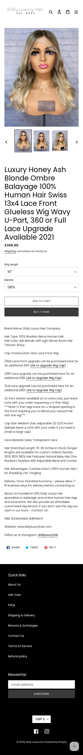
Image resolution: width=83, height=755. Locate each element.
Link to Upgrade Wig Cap (47, 365)
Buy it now (41, 312)
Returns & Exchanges (23, 626)
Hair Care (14, 595)
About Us (14, 585)
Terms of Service (20, 646)
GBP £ (40, 719)
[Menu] (76, 11)
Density (8, 280)
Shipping (10, 251)
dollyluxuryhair (48, 535)
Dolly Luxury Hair (35, 742)
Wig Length (11, 264)
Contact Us (16, 636)
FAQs (11, 605)
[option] (23, 141)
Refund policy (17, 656)
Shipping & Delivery (21, 615)
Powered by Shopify (55, 742)
